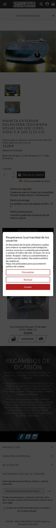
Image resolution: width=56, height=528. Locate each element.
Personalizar (28, 272)
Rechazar (28, 279)
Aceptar (28, 287)
